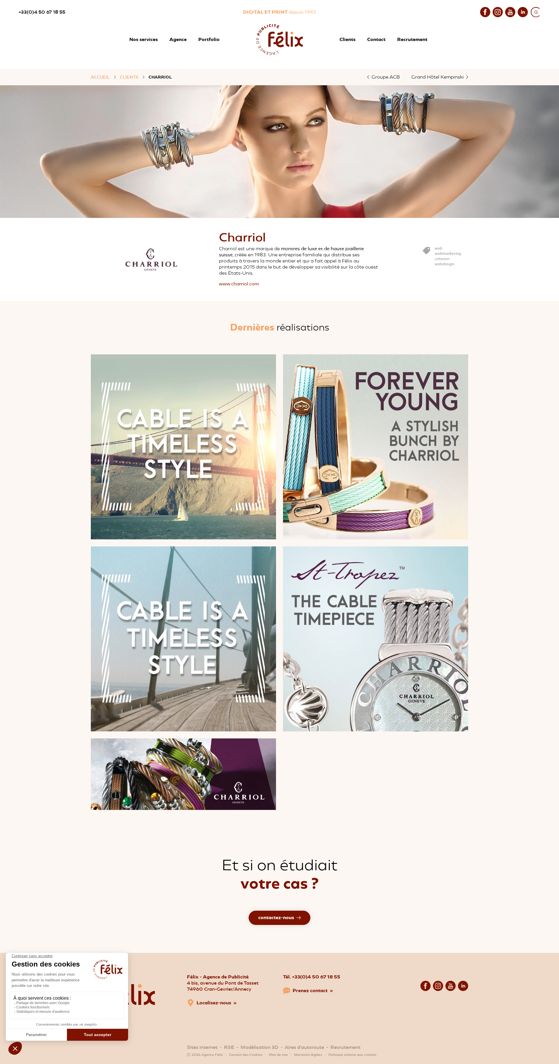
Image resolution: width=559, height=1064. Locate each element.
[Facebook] (485, 11)
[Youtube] (510, 11)
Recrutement (345, 1047)
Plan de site (278, 1055)
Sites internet (202, 1047)
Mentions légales (308, 1055)
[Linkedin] (523, 11)
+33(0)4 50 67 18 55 (42, 12)
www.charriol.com (239, 284)
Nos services (143, 39)
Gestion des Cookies (246, 1055)
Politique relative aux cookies (352, 1055)
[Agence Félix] (279, 39)
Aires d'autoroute (304, 1047)
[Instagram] (498, 11)
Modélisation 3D (259, 1047)
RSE (229, 1047)
